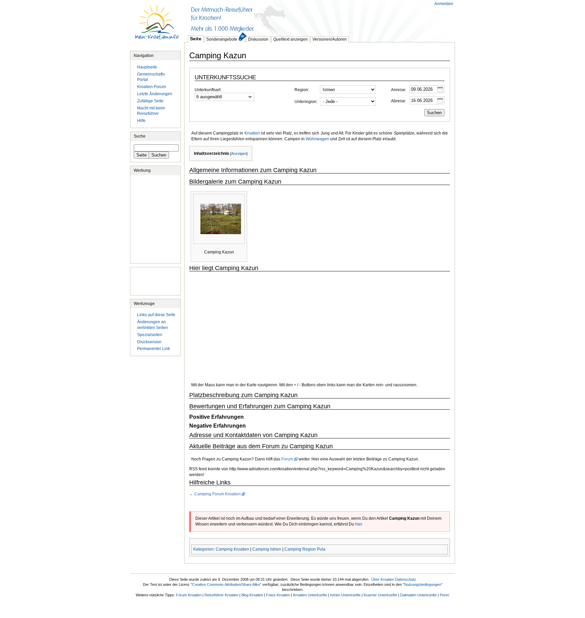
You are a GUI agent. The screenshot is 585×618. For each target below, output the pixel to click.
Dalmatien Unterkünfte (418, 595)
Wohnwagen (317, 139)
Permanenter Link (153, 348)
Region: (302, 89)
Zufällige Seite (150, 101)
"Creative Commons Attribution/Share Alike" (226, 584)
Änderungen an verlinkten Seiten (152, 325)
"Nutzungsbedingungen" (422, 584)
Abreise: (398, 101)
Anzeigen (238, 153)
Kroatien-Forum (151, 86)
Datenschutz (405, 579)
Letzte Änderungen (154, 93)
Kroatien (252, 133)
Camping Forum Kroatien (217, 494)
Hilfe (141, 120)
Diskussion (258, 39)
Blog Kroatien (252, 595)
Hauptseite (157, 25)
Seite (195, 38)
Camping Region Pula (304, 549)
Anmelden (443, 3)
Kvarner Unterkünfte (380, 595)
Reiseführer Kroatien (221, 595)
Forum (287, 459)
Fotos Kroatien (278, 595)
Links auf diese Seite (156, 314)
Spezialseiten (149, 334)
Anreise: (398, 89)
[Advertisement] (307, 17)
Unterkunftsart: (208, 89)
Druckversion (149, 341)
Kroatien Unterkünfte (310, 595)
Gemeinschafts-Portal (151, 77)
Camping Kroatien (232, 549)
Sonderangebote (221, 39)
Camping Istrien (266, 549)
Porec (445, 595)
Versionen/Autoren (329, 39)
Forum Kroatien (188, 595)
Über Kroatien (382, 579)
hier (358, 524)
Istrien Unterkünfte (345, 595)
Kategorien (203, 549)
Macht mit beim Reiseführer (151, 111)
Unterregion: (306, 101)
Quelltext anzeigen (290, 39)
